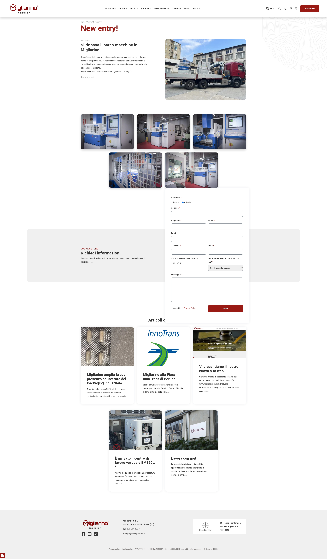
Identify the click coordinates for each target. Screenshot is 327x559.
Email (174, 233)
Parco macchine (161, 8)
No (181, 263)
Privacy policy (114, 549)
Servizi (121, 8)
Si (174, 263)
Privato (176, 202)
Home (83, 22)
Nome (211, 220)
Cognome (176, 220)
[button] (279, 8)
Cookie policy (127, 549)
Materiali (145, 8)
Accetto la (185, 308)
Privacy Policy (190, 308)
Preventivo (310, 8)
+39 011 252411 (134, 529)
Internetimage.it (196, 549)
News (186, 8)
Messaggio (176, 274)
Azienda (175, 8)
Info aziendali (88, 77)
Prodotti (109, 8)
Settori (132, 8)
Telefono (176, 246)
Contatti (196, 8)
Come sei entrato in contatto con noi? (223, 260)
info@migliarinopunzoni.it (134, 533)
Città (211, 246)
